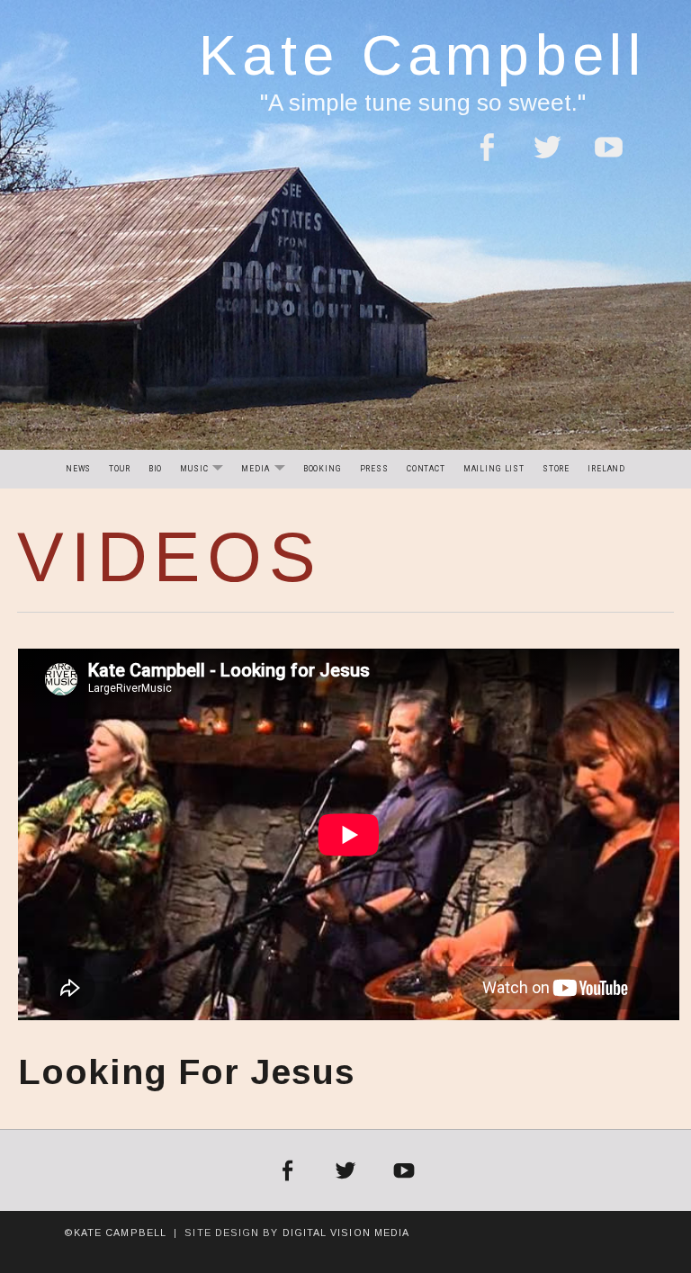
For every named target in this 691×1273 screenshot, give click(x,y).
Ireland (606, 468)
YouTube (609, 158)
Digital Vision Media (346, 1232)
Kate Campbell (422, 54)
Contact (426, 468)
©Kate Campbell (115, 1232)
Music (205, 470)
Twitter (547, 158)
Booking (322, 468)
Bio (155, 468)
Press (374, 468)
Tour (119, 468)
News (78, 468)
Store (556, 468)
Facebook (486, 158)
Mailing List (494, 468)
